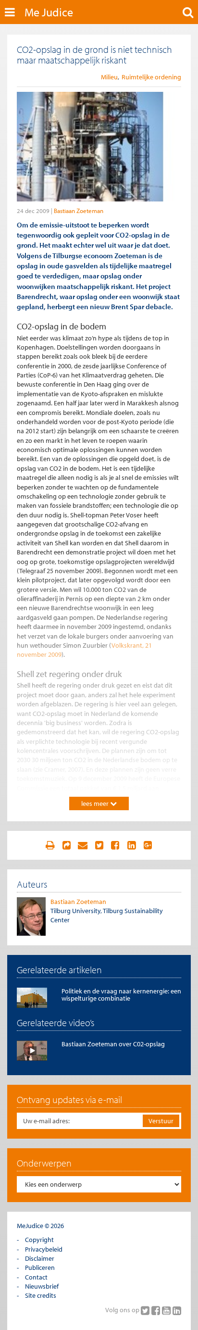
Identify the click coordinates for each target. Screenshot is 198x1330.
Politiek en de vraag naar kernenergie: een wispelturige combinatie (121, 995)
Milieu (109, 77)
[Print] (50, 845)
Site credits (40, 1295)
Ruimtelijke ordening (151, 77)
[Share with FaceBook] (115, 845)
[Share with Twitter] (99, 845)
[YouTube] (167, 1310)
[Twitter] (146, 1310)
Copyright (39, 1239)
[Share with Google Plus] (148, 845)
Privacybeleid (43, 1249)
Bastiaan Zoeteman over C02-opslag (113, 1044)
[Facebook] (156, 1310)
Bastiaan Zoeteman (78, 210)
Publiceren (40, 1267)
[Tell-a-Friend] (82, 845)
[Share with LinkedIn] (131, 845)
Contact (36, 1277)
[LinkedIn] (177, 1310)
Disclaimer (39, 1258)
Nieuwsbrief (42, 1286)
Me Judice (49, 12)
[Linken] (66, 845)
